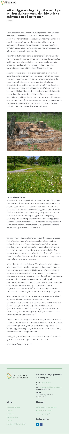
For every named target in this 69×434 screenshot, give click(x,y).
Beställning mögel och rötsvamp (46, 407)
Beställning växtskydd (43, 414)
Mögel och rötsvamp (13, 407)
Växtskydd (10, 414)
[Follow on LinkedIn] (37, 424)
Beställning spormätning (43, 410)
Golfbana (9, 21)
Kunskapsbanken (12, 417)
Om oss (9, 420)
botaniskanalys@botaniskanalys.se (50, 387)
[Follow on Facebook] (41, 424)
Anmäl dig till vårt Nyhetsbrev (16, 424)
